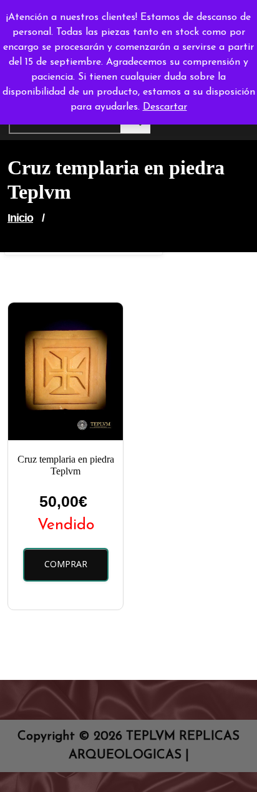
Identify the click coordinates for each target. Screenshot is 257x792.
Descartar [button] (165, 107)
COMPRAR (65, 564)
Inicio (20, 218)
